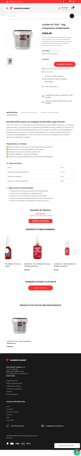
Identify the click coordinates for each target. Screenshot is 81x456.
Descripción (11, 112)
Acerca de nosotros (12, 412)
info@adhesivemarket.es (15, 1)
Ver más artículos (40, 288)
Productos (9, 409)
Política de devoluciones (14, 383)
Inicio (8, 406)
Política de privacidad (13, 386)
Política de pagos (12, 394)
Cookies (9, 391)
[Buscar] (72, 16)
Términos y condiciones (13, 389)
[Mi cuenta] (59, 8)
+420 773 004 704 (17, 426)
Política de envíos (29, 112)
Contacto (9, 414)
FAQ (7, 417)
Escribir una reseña (40, 221)
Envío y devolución (50, 112)
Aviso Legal (10, 420)
